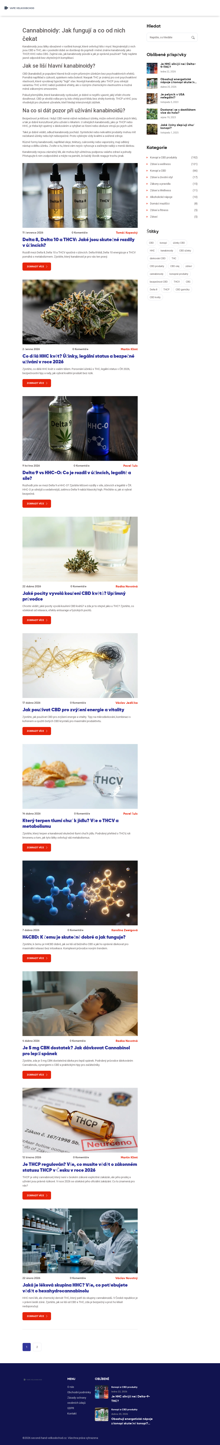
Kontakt (71, 1413)
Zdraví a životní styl (174, 177)
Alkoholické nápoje (174, 197)
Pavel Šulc (130, 466)
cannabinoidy (156, 274)
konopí (163, 242)
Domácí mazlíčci (174, 203)
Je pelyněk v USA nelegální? (172, 96)
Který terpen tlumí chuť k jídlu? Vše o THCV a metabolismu (70, 823)
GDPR (70, 1408)
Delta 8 (153, 289)
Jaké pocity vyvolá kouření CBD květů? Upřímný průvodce (74, 596)
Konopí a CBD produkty (174, 157)
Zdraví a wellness (174, 164)
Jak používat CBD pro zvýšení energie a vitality (73, 709)
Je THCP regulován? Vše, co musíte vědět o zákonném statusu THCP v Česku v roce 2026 (79, 1167)
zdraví (188, 266)
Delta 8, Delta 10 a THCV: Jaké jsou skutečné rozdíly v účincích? (78, 242)
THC (174, 258)
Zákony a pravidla (174, 183)
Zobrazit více (35, 266)
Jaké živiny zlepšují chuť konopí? (177, 126)
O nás (70, 1386)
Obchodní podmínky (79, 1392)
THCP (166, 289)
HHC (152, 250)
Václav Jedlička (127, 703)
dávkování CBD (158, 258)
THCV (177, 281)
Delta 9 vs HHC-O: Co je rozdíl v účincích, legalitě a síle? (76, 475)
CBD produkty (157, 266)
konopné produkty (179, 274)
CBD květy (155, 297)
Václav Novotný (126, 1278)
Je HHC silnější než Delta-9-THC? (178, 65)
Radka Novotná (127, 586)
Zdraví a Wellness (174, 190)
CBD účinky (185, 250)
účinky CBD (179, 242)
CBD (151, 242)
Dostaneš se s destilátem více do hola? (178, 111)
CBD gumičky (183, 289)
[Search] (193, 37)
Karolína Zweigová (124, 930)
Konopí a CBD (174, 170)
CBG (188, 281)
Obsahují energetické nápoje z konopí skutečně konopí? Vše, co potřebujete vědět (178, 81)
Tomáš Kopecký (127, 233)
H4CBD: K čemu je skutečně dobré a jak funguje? (74, 937)
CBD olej (174, 266)
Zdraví (174, 216)
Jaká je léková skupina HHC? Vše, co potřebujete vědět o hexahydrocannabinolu (75, 1288)
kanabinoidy (167, 250)
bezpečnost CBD (159, 281)
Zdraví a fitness (174, 210)
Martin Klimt (129, 349)
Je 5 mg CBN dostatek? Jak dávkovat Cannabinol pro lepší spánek (76, 1051)
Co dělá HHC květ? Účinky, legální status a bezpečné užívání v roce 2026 (78, 359)
